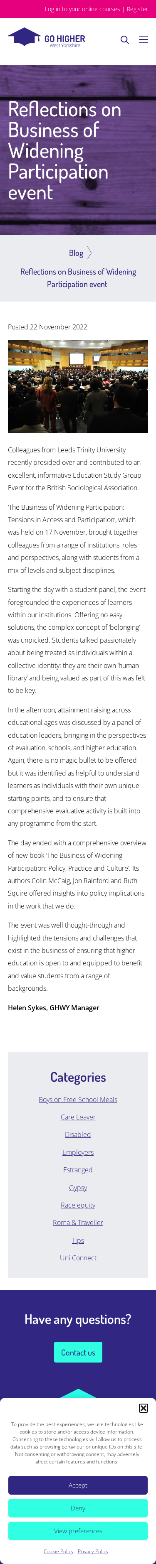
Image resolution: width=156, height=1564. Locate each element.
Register (137, 9)
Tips (78, 1240)
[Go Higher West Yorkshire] (46, 44)
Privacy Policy (93, 1551)
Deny (78, 1508)
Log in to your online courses (82, 9)
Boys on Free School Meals (78, 1099)
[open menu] (143, 39)
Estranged (78, 1169)
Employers (78, 1152)
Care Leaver (78, 1117)
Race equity (78, 1205)
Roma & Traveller (78, 1222)
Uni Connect (78, 1257)
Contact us (78, 1352)
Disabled (78, 1134)
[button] (143, 1408)
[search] (125, 39)
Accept (78, 1485)
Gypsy (78, 1187)
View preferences (78, 1531)
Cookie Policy (59, 1551)
